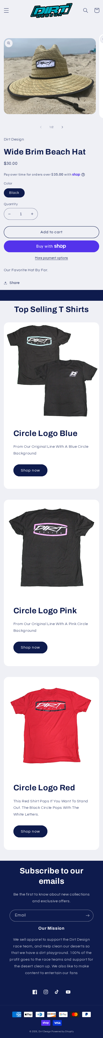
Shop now (30, 470)
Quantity (11, 204)
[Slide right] (62, 127)
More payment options (51, 258)
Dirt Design (45, 1032)
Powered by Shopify (63, 1032)
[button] (6, 10)
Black (14, 193)
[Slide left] (40, 127)
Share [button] (15, 283)
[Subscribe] (87, 915)
